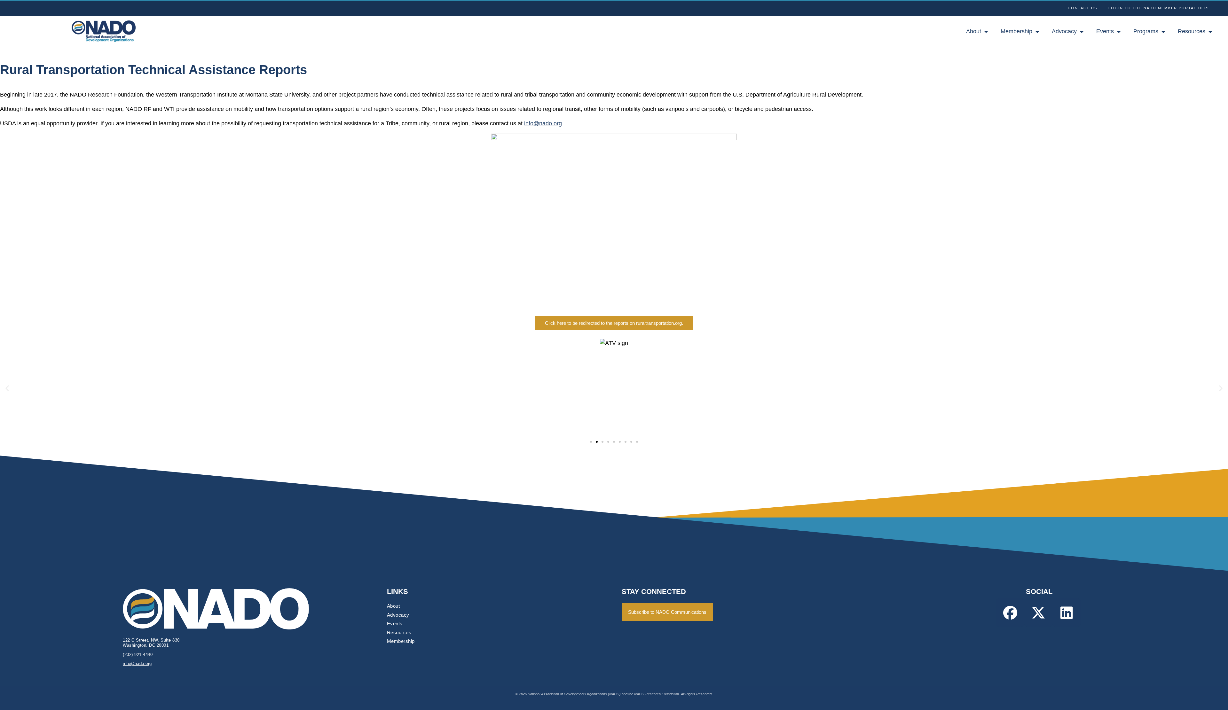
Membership (1016, 31)
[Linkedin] (1066, 612)
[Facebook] (1010, 612)
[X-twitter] (1038, 612)
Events (1105, 31)
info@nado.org (543, 123)
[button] (7, 388)
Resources (1191, 31)
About (973, 31)
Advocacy (1064, 31)
